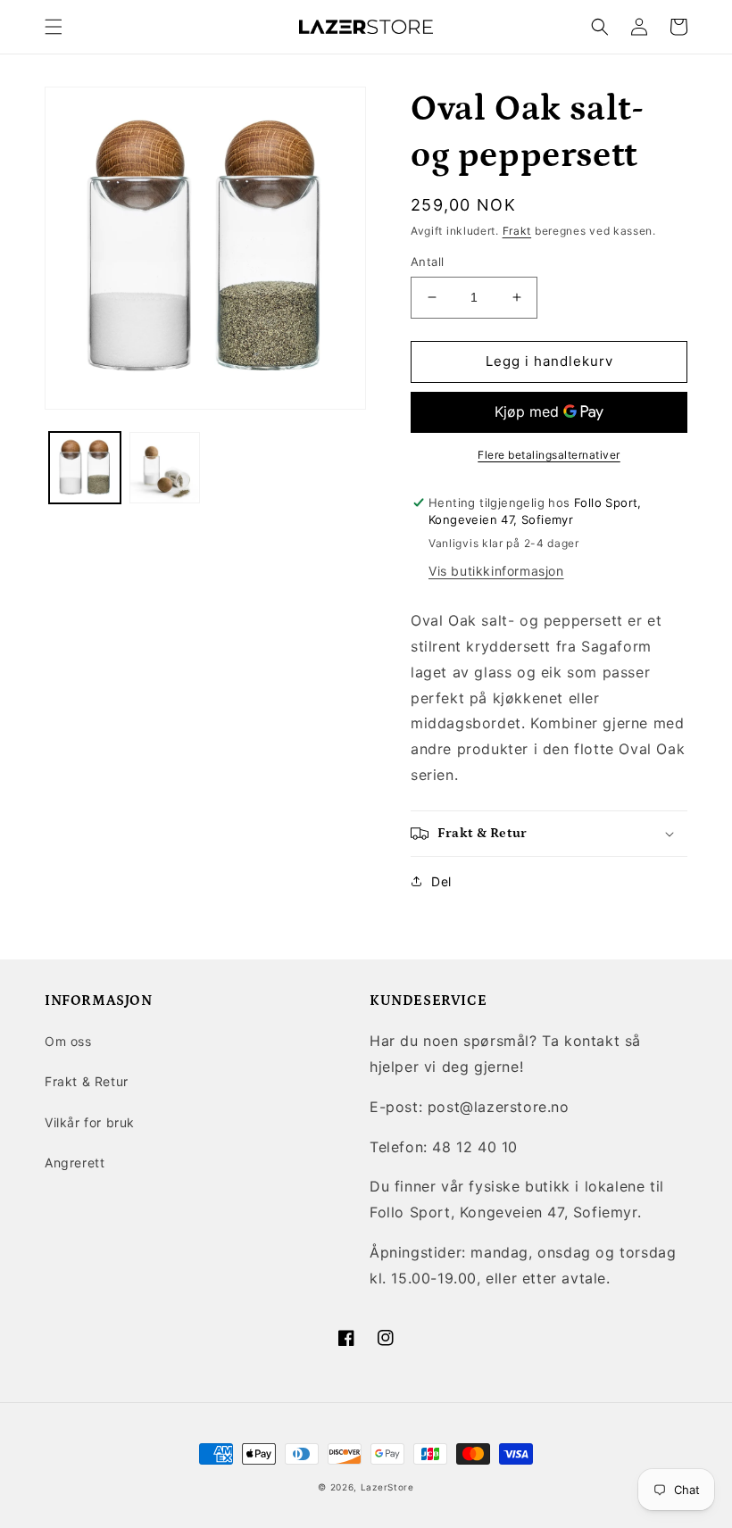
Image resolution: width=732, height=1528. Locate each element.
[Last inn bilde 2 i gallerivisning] (165, 467)
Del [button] (441, 881)
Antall (427, 261)
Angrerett (74, 1162)
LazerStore (387, 1487)
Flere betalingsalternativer (549, 454)
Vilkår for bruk (90, 1122)
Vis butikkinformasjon (496, 570)
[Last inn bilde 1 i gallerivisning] (85, 467)
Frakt (517, 230)
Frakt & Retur (87, 1081)
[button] (53, 26)
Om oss (68, 1041)
